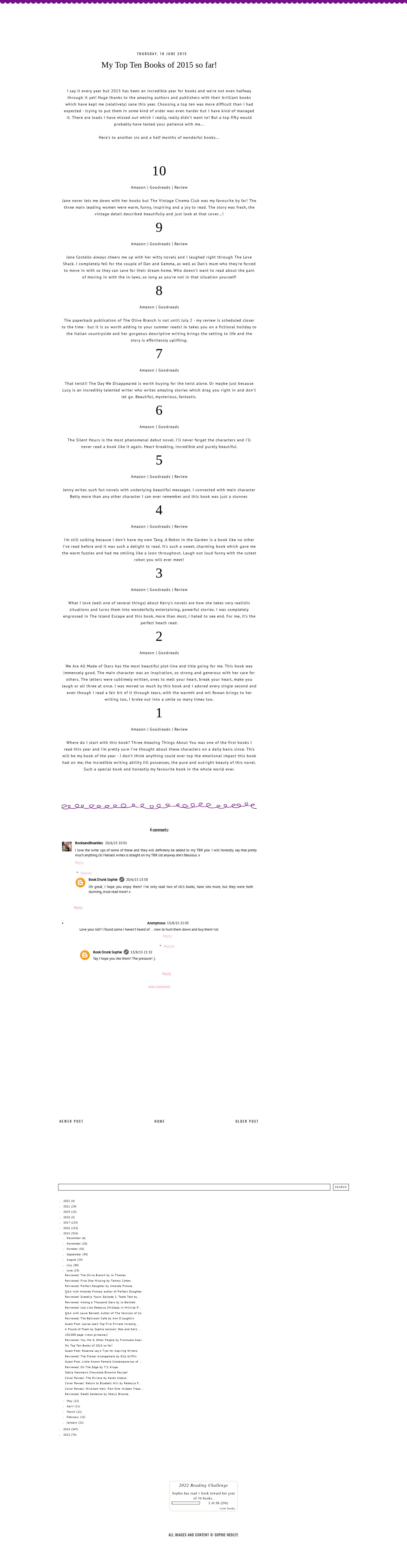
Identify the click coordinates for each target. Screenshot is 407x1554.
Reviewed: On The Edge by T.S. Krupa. (92, 1367)
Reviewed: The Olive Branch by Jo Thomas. (96, 1275)
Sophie (177, 1493)
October (72, 1249)
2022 (66, 1201)
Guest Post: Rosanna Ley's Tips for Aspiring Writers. (101, 1351)
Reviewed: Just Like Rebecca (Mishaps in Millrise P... (103, 1307)
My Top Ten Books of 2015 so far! (89, 1345)
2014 (66, 1429)
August (71, 1259)
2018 (66, 1217)
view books (227, 1508)
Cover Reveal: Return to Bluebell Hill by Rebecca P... (103, 1383)
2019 (66, 1211)
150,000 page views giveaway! (86, 1335)
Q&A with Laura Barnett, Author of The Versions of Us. (103, 1313)
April (70, 1406)
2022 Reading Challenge (203, 1485)
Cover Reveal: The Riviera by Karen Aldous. (96, 1378)
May (70, 1401)
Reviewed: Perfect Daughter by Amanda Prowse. (99, 1286)
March (71, 1412)
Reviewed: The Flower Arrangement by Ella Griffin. (101, 1356)
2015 (66, 1233)
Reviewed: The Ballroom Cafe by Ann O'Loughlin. (100, 1318)
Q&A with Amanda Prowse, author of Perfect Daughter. (103, 1291)
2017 (66, 1222)
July (69, 1265)
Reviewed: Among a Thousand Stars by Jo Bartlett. (100, 1302)
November (74, 1243)
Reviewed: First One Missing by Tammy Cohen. (98, 1280)
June (70, 1270)
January (72, 1422)
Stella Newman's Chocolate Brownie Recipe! (96, 1372)
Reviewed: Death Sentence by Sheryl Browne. (97, 1394)
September (74, 1254)
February (73, 1417)
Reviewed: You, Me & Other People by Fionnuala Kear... (104, 1340)
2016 (66, 1228)
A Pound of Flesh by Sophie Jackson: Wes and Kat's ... (103, 1329)
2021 (66, 1206)
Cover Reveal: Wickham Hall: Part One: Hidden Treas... (104, 1389)
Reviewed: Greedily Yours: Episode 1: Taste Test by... (102, 1297)
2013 (66, 1435)
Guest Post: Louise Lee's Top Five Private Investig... (102, 1324)
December (74, 1238)
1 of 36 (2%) (218, 1503)
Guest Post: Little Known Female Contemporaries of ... (103, 1361)
